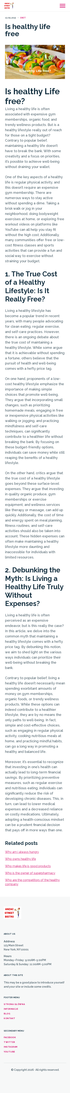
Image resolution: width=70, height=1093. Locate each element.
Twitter (9, 1042)
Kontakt (9, 1018)
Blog (7, 1013)
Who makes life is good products (28, 866)
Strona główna (14, 1004)
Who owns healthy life (20, 859)
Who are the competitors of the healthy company (32, 882)
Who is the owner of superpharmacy (30, 873)
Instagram (11, 1047)
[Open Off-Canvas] (62, 5)
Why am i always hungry (22, 852)
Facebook (10, 1037)
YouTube (9, 1052)
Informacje (11, 1009)
